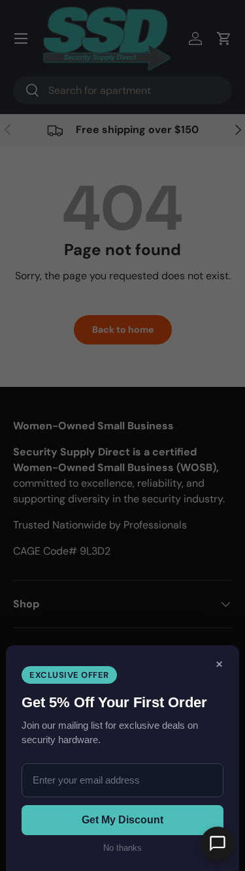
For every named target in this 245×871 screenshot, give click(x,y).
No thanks (122, 848)
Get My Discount (122, 819)
